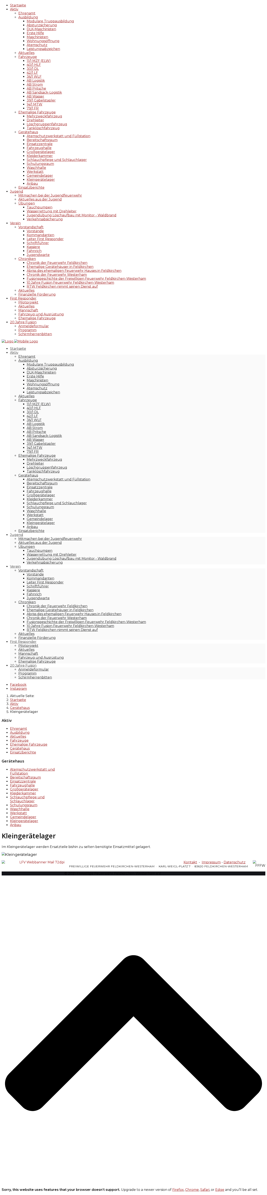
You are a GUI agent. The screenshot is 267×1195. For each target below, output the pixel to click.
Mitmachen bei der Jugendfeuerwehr (50, 195)
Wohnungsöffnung (43, 41)
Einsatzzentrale (40, 144)
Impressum (211, 862)
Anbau (32, 184)
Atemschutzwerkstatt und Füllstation (58, 136)
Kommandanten (40, 235)
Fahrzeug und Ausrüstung (41, 314)
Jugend (16, 191)
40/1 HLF (34, 65)
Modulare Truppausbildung (50, 21)
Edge (219, 1190)
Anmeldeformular (33, 326)
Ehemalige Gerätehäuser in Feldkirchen (60, 267)
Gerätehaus (28, 132)
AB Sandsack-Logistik (44, 92)
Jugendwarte (38, 255)
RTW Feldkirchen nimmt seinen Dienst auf (62, 286)
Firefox (178, 1190)
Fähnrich (34, 251)
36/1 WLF (34, 77)
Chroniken (27, 259)
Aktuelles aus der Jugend (40, 199)
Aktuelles (26, 53)
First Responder (23, 298)
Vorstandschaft (31, 227)
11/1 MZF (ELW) (39, 61)
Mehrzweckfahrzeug (44, 116)
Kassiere (33, 247)
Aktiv (14, 9)
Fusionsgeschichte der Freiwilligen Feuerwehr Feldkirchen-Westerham (86, 279)
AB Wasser (35, 96)
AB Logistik (36, 81)
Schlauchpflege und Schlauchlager (57, 160)
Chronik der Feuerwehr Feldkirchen (57, 263)
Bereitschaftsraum (42, 140)
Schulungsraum (40, 164)
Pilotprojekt (28, 302)
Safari (204, 1190)
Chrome (192, 1190)
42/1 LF (32, 73)
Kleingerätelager (41, 180)
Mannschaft (28, 310)
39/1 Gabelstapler (41, 100)
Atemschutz (37, 45)
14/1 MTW (34, 104)
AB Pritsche (36, 88)
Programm (27, 330)
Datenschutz (235, 862)
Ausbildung (28, 17)
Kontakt (190, 862)
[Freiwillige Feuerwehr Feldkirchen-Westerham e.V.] (20, 341)
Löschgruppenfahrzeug (47, 124)
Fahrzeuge (27, 57)
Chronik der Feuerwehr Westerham (57, 275)
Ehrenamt (26, 13)
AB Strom (35, 85)
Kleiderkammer (40, 156)
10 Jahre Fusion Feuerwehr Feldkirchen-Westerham (70, 283)
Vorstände (35, 231)
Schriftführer (38, 243)
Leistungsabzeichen (43, 49)
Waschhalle (36, 168)
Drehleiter (35, 120)
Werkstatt (35, 172)
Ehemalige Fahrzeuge (37, 112)
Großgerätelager (41, 152)
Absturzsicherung (42, 25)
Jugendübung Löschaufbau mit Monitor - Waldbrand (71, 215)
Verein (15, 223)
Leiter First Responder (45, 239)
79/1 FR (33, 108)
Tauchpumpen (39, 207)
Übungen (26, 203)
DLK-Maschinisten (41, 29)
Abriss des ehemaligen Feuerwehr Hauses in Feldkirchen (74, 271)
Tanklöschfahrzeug (43, 128)
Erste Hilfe (35, 33)
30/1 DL (33, 69)
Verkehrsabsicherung (45, 219)
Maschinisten (37, 37)
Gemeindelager (40, 176)
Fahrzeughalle (39, 148)
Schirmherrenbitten (35, 334)
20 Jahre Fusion (23, 322)
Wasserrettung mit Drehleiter (52, 211)
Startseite (18, 5)
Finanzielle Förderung (37, 294)
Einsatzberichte (31, 187)
